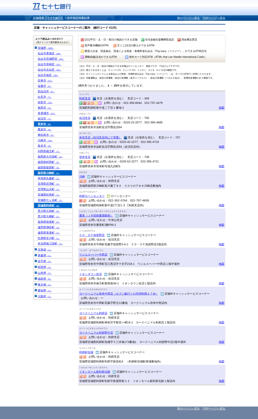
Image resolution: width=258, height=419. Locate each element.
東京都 (45, 284)
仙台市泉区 (48, 75)
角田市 (45, 107)
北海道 (45, 249)
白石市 (45, 96)
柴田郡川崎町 (49, 172)
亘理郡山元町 (49, 189)
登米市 (45, 124)
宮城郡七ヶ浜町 (50, 200)
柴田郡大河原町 (50, 156)
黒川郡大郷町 (49, 216)
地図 (221, 107)
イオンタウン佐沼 (90, 274)
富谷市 (45, 145)
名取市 (45, 102)
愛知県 (45, 290)
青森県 (45, 255)
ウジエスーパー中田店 (93, 254)
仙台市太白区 (49, 69)
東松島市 (46, 134)
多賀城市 (47, 113)
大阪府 (45, 296)
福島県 (45, 278)
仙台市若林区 (49, 64)
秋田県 (45, 267)
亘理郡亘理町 (49, 183)
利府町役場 (86, 352)
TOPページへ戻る (214, 18)
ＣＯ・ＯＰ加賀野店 (92, 235)
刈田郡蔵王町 (49, 151)
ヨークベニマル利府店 (93, 313)
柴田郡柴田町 (49, 167)
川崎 (82, 176)
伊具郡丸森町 (49, 178)
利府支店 (85, 98)
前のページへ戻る (188, 18)
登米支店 (85, 157)
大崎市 (45, 140)
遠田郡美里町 (49, 232)
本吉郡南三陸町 (50, 243)
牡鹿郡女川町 (49, 238)
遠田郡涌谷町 (49, 227)
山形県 (45, 273)
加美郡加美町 (49, 221)
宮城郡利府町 (49, 205)
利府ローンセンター (92, 196)
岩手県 (45, 261)
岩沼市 (45, 118)
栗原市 (45, 129)
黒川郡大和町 (49, 211)
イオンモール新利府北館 (94, 371)
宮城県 (46, 48)
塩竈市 (45, 86)
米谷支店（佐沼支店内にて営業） (100, 137)
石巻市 (45, 80)
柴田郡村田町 (49, 162)
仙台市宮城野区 (51, 58)
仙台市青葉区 (49, 53)
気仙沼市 (46, 91)
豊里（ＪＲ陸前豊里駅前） (96, 215)
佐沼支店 (85, 118)
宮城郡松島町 (49, 194)
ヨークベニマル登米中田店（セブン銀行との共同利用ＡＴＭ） (118, 293)
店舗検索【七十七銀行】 (48, 18)
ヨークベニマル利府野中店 (96, 332)
